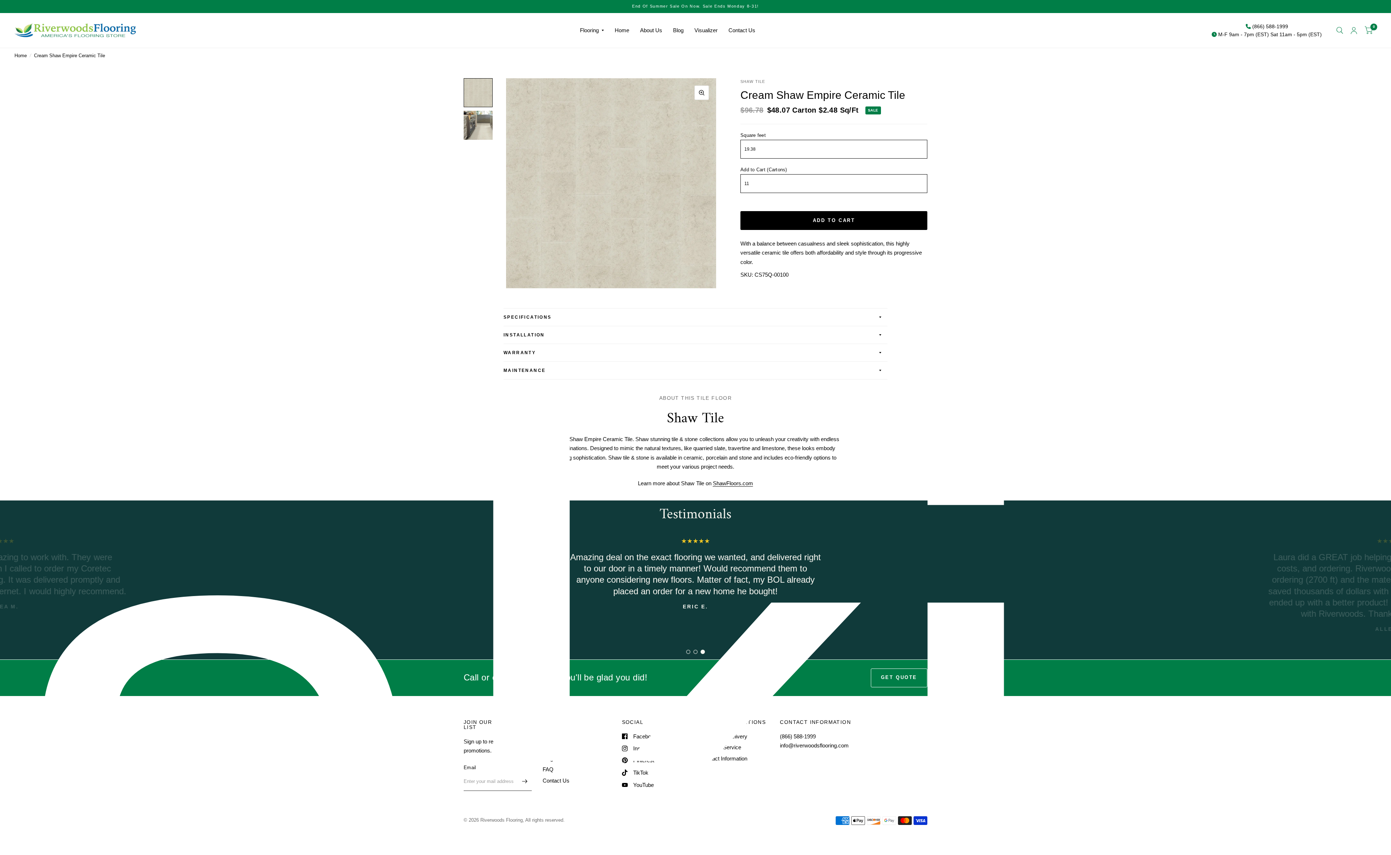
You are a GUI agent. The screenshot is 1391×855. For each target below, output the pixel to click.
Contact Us (741, 30)
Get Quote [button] (899, 677)
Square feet (753, 135)
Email (470, 767)
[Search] (1340, 30)
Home (622, 30)
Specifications (528, 317)
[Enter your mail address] (524, 781)
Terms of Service (721, 747)
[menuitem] (592, 30)
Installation (524, 335)
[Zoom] (701, 92)
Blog (678, 30)
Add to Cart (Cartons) (763, 169)
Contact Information (724, 758)
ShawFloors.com (733, 483)
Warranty (520, 352)
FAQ (548, 769)
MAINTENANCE (525, 370)
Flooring (589, 30)
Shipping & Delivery (724, 736)
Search (551, 736)
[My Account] (1354, 30)
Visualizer (706, 30)
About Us (651, 30)
